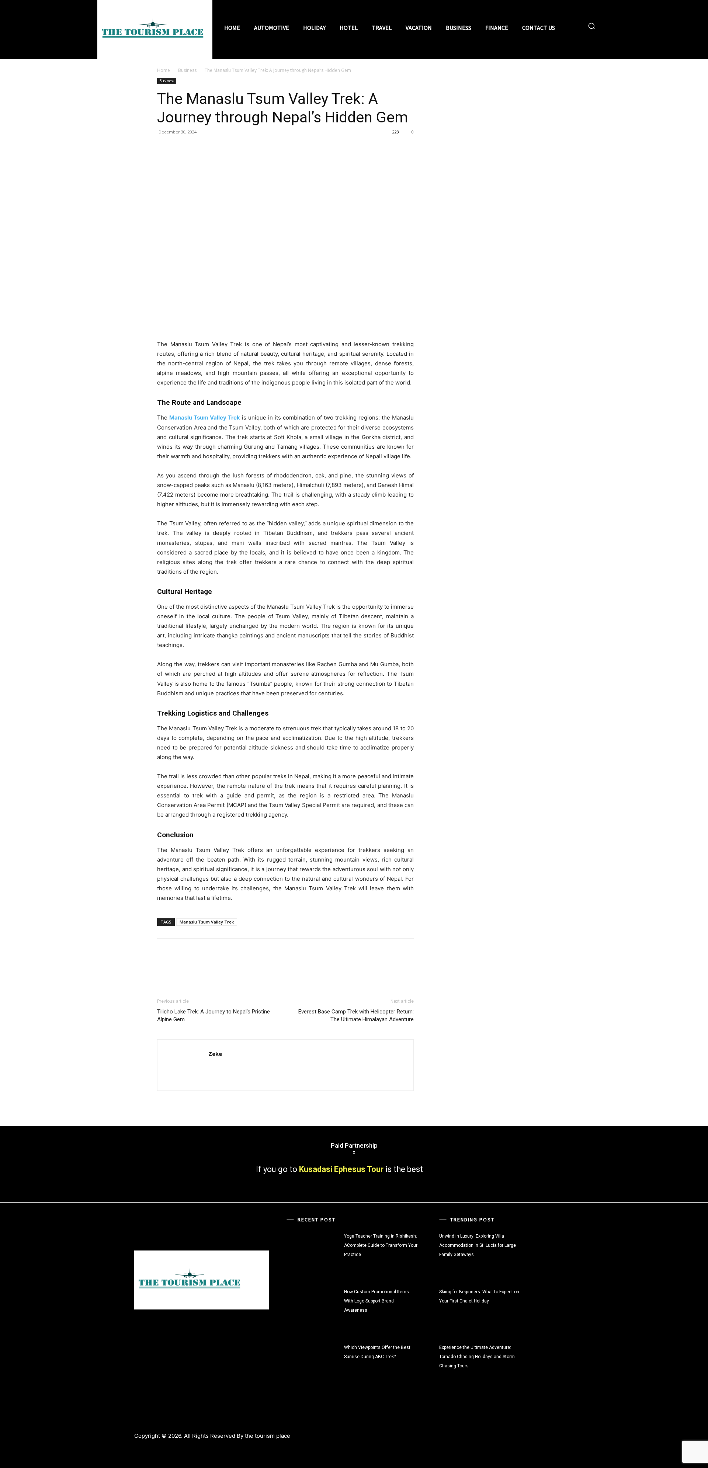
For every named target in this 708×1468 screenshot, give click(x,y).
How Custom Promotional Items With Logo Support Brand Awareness (376, 1301)
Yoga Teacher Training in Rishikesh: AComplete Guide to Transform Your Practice (380, 1245)
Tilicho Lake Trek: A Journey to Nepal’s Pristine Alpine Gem (213, 1015)
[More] (232, 148)
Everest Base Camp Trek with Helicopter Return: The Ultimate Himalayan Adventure (356, 1015)
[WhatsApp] (215, 148)
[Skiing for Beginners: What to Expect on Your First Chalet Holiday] (547, 1309)
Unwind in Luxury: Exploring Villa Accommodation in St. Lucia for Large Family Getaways (477, 1245)
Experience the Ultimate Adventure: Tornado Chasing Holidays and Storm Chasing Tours (477, 1356)
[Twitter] (181, 148)
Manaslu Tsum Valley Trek (207, 922)
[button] (591, 25)
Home (163, 70)
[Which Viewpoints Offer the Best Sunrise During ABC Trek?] (313, 1365)
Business (187, 70)
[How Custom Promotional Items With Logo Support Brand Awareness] (313, 1309)
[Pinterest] (198, 148)
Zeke (215, 1053)
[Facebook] (164, 148)
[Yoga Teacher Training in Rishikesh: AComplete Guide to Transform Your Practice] (313, 1254)
